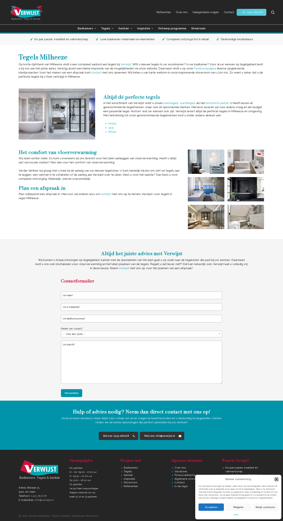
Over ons (180, 467)
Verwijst (126, 64)
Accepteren (211, 507)
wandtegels (188, 103)
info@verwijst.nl (44, 500)
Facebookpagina (205, 68)
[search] (273, 12)
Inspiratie (129, 478)
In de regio (181, 486)
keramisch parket (217, 103)
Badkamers (131, 467)
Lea (110, 127)
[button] (276, 479)
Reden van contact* (72, 328)
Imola (112, 123)
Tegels (128, 471)
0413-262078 (39, 495)
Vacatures (181, 471)
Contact (180, 482)
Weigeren (238, 507)
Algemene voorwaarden (190, 478)
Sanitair (128, 475)
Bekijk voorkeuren (265, 507)
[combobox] (141, 334)
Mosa (112, 131)
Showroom (130, 482)
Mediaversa (91, 516)
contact (96, 72)
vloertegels (171, 103)
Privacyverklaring (185, 475)
